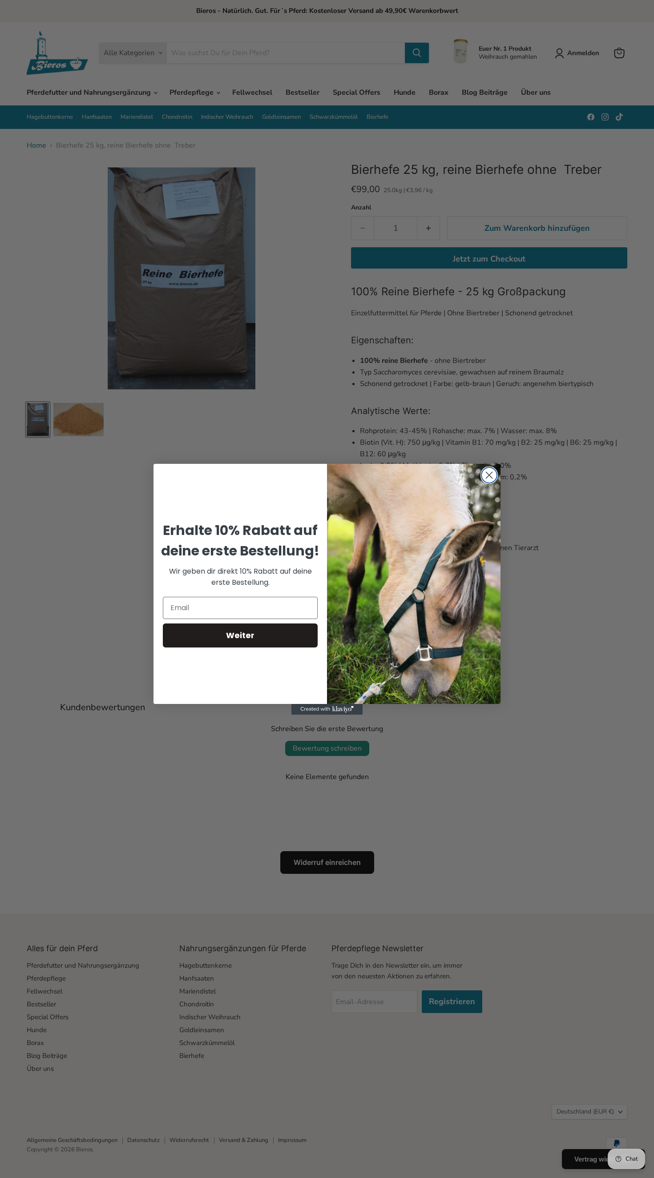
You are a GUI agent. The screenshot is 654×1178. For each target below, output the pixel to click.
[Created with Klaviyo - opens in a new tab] (327, 709)
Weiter (240, 635)
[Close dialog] (489, 475)
